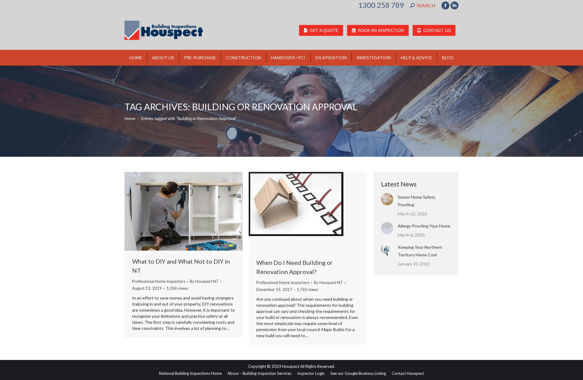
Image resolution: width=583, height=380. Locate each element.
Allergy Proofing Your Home (424, 225)
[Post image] (387, 199)
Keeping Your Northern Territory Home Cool (420, 251)
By (204, 281)
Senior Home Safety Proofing (416, 200)
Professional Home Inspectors (158, 281)
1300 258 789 (381, 5)
